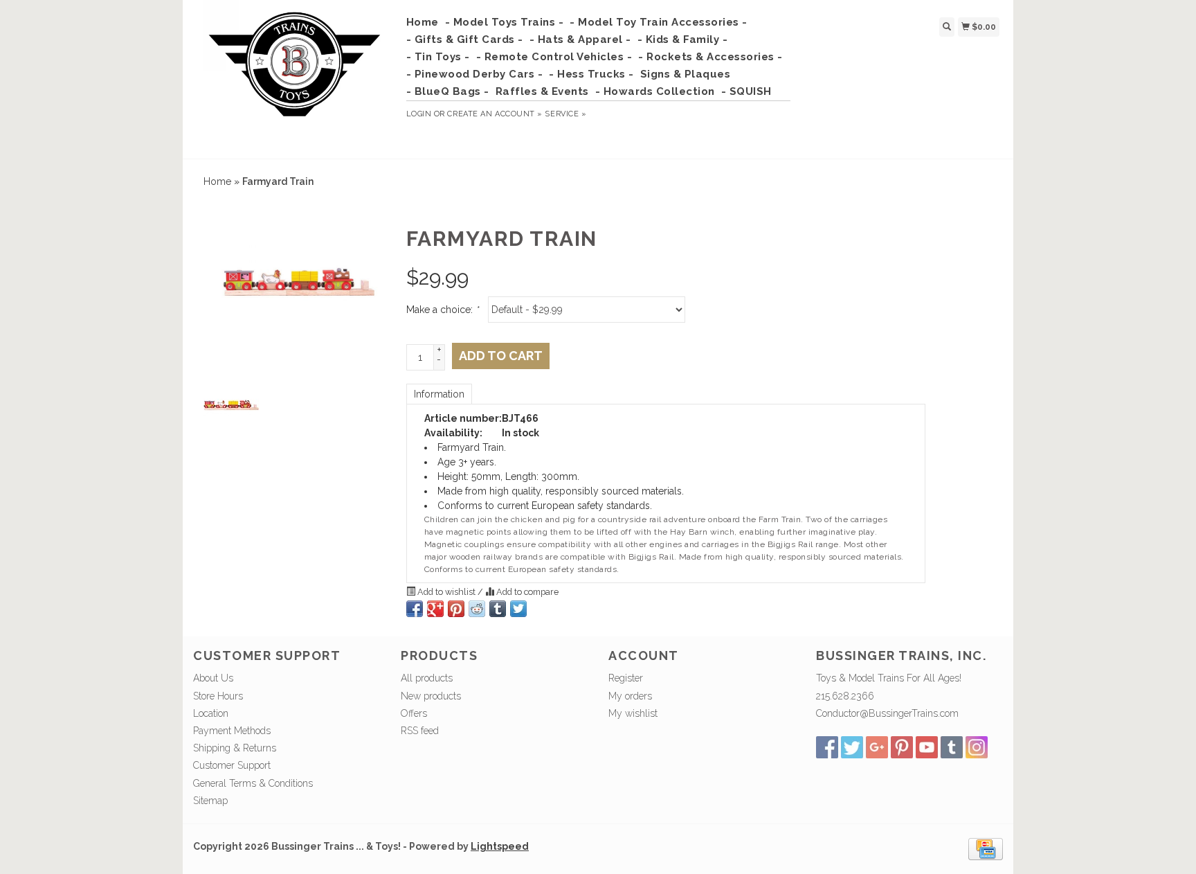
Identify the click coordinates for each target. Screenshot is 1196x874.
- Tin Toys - (438, 57)
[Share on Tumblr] (497, 608)
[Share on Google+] (435, 608)
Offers (414, 713)
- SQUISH (746, 91)
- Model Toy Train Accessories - (659, 22)
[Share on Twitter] (518, 608)
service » (565, 113)
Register (625, 678)
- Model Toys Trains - (504, 22)
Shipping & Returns (234, 747)
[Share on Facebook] (414, 608)
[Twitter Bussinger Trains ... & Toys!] (852, 747)
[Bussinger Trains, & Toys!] (294, 77)
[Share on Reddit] (477, 608)
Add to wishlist (446, 592)
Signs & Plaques (685, 74)
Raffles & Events (542, 91)
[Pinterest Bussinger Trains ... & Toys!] (902, 747)
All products (427, 678)
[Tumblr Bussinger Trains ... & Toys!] (952, 747)
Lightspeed (500, 846)
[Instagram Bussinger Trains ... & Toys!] (977, 747)
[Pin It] (456, 608)
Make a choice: (442, 309)
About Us (213, 678)
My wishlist (633, 713)
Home (422, 22)
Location (210, 713)
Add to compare (526, 592)
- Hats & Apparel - (580, 39)
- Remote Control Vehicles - (554, 57)
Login (419, 113)
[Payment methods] (985, 848)
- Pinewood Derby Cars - (474, 74)
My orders (630, 696)
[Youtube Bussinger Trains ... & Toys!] (927, 747)
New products (431, 696)
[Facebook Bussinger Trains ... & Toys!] (827, 747)
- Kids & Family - (682, 39)
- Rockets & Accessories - (710, 57)
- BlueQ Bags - (447, 91)
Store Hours (218, 696)
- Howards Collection (655, 91)
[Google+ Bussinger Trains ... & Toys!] (877, 747)
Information (439, 394)
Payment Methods (232, 730)
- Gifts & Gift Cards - (464, 39)
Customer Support (232, 765)
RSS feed (420, 730)
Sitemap (210, 800)
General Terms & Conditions (253, 783)
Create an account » (494, 113)
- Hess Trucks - (591, 74)
